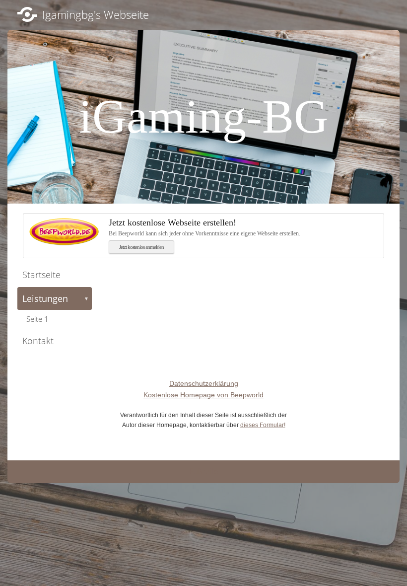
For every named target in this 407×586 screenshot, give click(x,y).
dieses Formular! (262, 425)
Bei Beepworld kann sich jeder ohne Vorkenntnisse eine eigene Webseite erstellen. (204, 227)
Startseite (41, 275)
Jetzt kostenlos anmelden (141, 247)
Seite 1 (37, 319)
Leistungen (55, 298)
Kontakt (38, 341)
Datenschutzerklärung (203, 383)
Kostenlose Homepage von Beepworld (203, 395)
